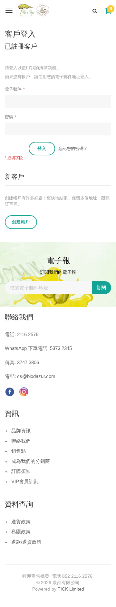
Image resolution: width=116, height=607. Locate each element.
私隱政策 (21, 531)
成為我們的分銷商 (30, 461)
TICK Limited (71, 589)
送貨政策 (21, 521)
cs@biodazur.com (36, 376)
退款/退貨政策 (26, 542)
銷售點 (18, 451)
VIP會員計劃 (24, 481)
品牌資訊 (21, 430)
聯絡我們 (21, 441)
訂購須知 (21, 471)
